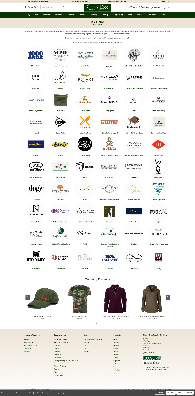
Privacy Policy (58, 375)
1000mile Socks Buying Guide (93, 339)
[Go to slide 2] (168, 297)
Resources (27, 339)
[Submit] (64, 7)
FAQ (55, 372)
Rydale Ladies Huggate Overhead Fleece (115, 316)
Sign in (86, 348)
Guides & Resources (32, 335)
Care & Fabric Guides (30, 345)
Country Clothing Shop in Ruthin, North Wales (66, 362)
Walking (83, 15)
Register (86, 351)
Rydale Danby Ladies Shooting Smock (151, 316)
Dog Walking (118, 15)
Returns (56, 369)
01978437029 (165, 1)
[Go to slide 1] (27, 297)
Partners (57, 351)
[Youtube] (32, 7)
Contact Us (57, 358)
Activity (106, 15)
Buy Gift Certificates (60, 339)
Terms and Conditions (61, 342)
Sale (163, 15)
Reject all (170, 393)
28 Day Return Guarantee (80, 1)
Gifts (130, 15)
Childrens (58, 15)
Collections (152, 15)
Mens (36, 15)
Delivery (56, 348)
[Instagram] (29, 7)
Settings (160, 393)
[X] (38, 7)
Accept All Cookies (185, 393)
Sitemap (27, 351)
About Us (57, 345)
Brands (140, 15)
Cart (85, 345)
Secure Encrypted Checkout (117, 1)
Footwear (71, 15)
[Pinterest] (35, 7)
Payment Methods (60, 366)
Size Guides (28, 348)
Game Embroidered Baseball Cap (43, 316)
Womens (46, 15)
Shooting (94, 15)
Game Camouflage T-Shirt (79, 316)
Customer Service (61, 335)
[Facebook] (25, 7)
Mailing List (57, 354)
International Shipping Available (38, 1)
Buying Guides (28, 342)
